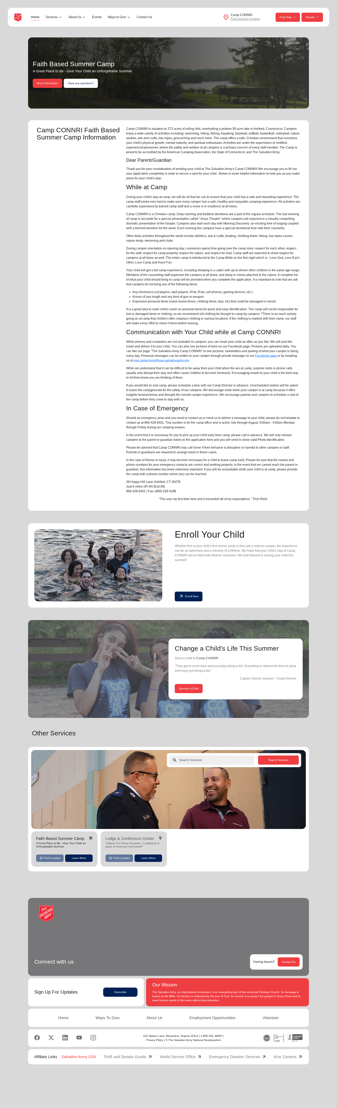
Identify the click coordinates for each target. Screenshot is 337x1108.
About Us (154, 1018)
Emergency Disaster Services (237, 1056)
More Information (47, 83)
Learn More (79, 858)
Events (97, 17)
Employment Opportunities (212, 1018)
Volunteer (271, 1018)
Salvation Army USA (78, 1057)
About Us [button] (74, 17)
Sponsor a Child (189, 688)
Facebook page (266, 355)
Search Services (278, 760)
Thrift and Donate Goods (128, 1056)
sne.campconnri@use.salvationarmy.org (161, 360)
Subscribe (120, 992)
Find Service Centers (245, 19)
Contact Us (144, 17)
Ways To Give (108, 1018)
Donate (310, 17)
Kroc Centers (288, 1056)
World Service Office (181, 1056)
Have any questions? (81, 83)
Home (35, 17)
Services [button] (52, 17)
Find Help (286, 17)
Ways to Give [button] (117, 17)
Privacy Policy (154, 1040)
